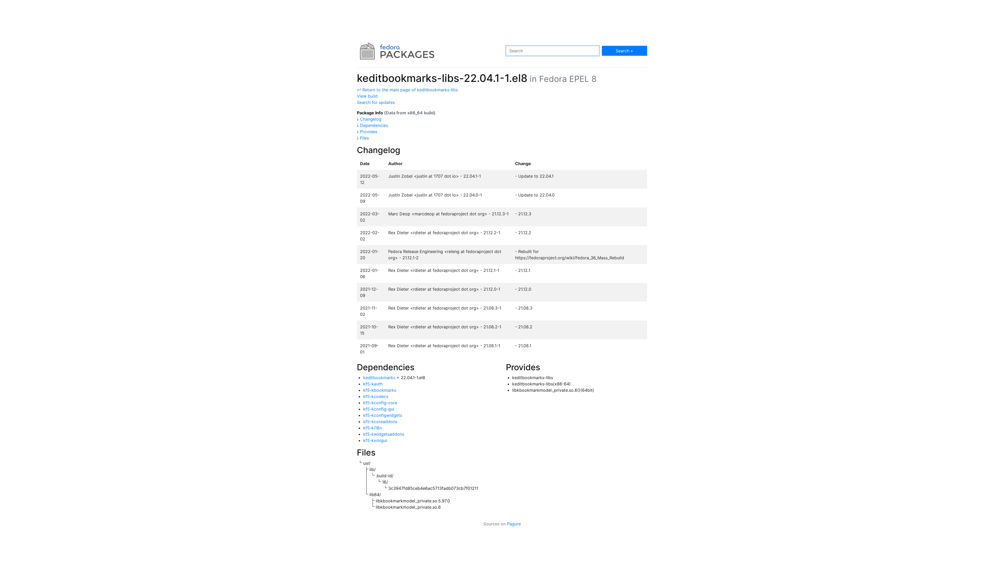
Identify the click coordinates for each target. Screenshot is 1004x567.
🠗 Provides (367, 131)
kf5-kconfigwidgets (382, 415)
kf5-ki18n (372, 427)
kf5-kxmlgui (375, 440)
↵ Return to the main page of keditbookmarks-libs (407, 89)
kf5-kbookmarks (379, 390)
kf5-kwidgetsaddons (383, 434)
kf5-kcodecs (375, 396)
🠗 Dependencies (372, 125)
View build (367, 96)
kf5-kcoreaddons (380, 421)
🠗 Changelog (369, 119)
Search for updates (376, 102)
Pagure (514, 523)
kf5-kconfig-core (380, 402)
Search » (624, 50)
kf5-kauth (373, 383)
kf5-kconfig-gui (378, 409)
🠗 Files (363, 138)
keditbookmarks (379, 377)
